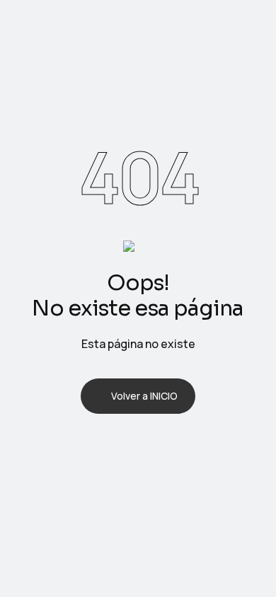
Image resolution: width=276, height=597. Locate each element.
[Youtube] (193, 445)
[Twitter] (119, 445)
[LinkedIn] (156, 445)
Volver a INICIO (144, 395)
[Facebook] (83, 445)
